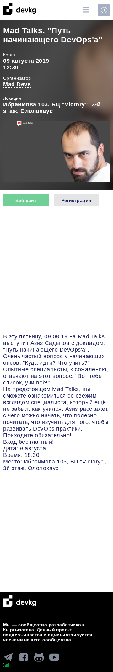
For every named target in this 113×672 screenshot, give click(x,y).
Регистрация (76, 200)
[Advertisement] (56, 270)
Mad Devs (17, 84)
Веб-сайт (25, 200)
